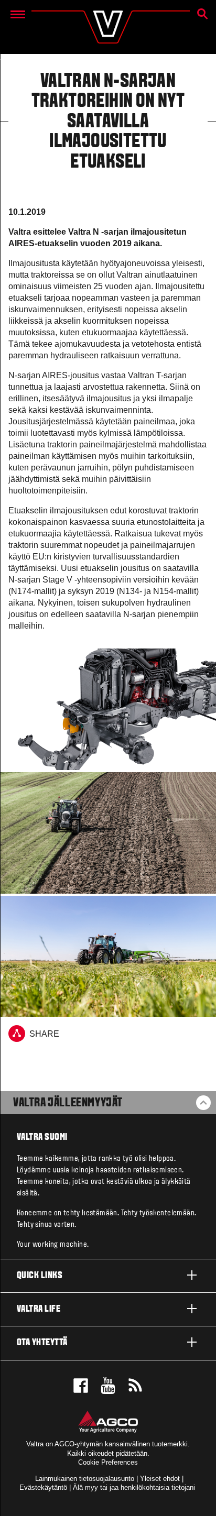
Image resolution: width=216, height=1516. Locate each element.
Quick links (39, 1275)
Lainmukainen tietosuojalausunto (84, 1478)
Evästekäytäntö (43, 1487)
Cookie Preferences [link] (108, 1462)
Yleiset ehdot (160, 1478)
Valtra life (38, 1309)
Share (44, 1034)
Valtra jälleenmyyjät (68, 1103)
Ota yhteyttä (42, 1342)
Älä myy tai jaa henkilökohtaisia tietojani (134, 1487)
